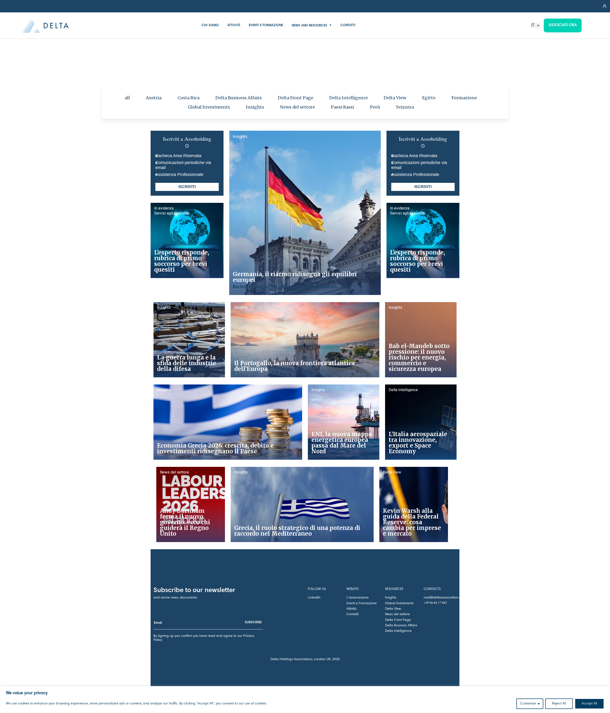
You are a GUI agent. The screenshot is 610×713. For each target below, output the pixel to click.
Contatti (352, 614)
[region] (305, 699)
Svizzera (405, 107)
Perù (375, 107)
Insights (255, 107)
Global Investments (209, 107)
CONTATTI (348, 25)
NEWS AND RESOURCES (309, 25)
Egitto (429, 97)
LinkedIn (314, 597)
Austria (154, 97)
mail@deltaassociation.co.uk (445, 597)
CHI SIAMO (210, 25)
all (127, 97)
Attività (351, 609)
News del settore (297, 107)
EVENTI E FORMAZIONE (266, 25)
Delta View (395, 97)
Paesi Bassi (342, 107)
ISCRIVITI (187, 187)
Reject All (559, 703)
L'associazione (357, 597)
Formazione (464, 97)
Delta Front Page (295, 97)
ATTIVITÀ (233, 25)
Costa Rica (188, 97)
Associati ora (563, 25)
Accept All (589, 703)
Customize (528, 703)
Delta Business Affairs (238, 97)
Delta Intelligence (348, 97)
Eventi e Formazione (361, 603)
